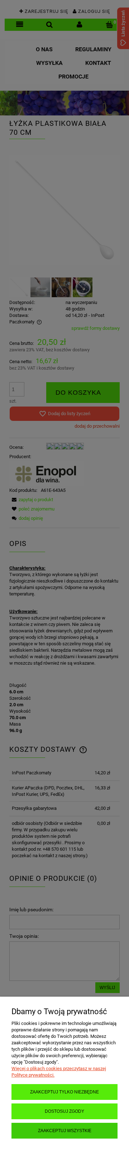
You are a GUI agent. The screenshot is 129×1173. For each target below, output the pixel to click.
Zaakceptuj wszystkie (64, 1130)
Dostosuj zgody (64, 1111)
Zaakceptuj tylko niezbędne (64, 1091)
